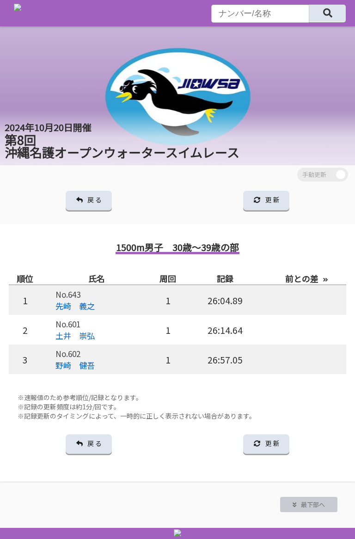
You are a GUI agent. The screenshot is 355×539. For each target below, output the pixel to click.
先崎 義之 (75, 306)
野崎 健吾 (75, 365)
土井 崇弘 (75, 335)
